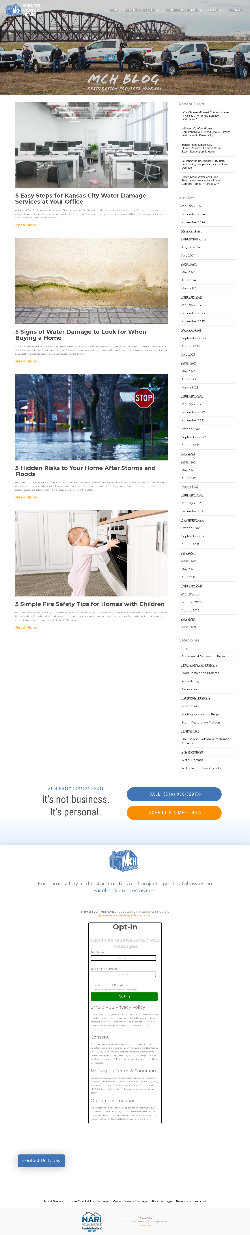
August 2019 (190, 610)
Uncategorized (192, 751)
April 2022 (188, 478)
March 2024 (190, 288)
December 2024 (193, 214)
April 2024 (188, 280)
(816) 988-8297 (108, 915)
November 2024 (193, 222)
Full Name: (97, 952)
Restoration (189, 706)
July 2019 (188, 618)
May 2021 (188, 569)
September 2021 (193, 536)
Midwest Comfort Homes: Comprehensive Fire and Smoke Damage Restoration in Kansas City (206, 132)
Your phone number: (104, 968)
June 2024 (189, 263)
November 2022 (193, 420)
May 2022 (188, 470)
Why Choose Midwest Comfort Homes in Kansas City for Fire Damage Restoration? (205, 116)
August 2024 (190, 247)
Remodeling (190, 681)
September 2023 (193, 338)
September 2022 (193, 437)
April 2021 (188, 577)
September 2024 (193, 239)
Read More (26, 225)
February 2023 (192, 395)
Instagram (143, 890)
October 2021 (191, 528)
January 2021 (190, 594)
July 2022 (188, 453)
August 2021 (190, 544)
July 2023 (188, 354)
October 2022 (191, 429)
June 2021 (188, 561)
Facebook (105, 890)
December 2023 (193, 313)
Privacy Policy (145, 1218)
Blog (184, 648)
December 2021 (192, 511)
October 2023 (191, 329)
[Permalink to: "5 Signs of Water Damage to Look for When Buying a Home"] (91, 281)
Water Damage (192, 760)
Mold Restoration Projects (200, 673)
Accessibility (145, 1225)
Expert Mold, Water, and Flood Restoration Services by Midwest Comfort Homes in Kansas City (201, 180)
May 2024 (188, 272)
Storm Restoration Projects (201, 722)
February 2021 (191, 585)
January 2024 (191, 305)
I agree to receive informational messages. (115, 989)
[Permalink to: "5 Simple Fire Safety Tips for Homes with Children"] (91, 553)
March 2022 (189, 486)
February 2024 (192, 296)
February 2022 (192, 494)
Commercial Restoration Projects (205, 656)
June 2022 (188, 462)
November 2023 (193, 321)
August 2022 (190, 445)
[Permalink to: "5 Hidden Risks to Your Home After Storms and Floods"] (91, 417)
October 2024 (191, 230)
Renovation (189, 689)
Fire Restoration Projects (199, 664)
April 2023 (188, 379)
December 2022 (193, 412)
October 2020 (191, 602)
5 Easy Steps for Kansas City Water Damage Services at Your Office (80, 198)
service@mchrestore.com (135, 915)
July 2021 (188, 552)
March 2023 (189, 387)
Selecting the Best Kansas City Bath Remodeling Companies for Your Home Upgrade (205, 164)
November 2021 (192, 519)
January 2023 (191, 404)
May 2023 (188, 371)
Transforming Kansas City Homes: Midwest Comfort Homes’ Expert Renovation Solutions (202, 148)
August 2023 (190, 346)
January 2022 (191, 503)
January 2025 (191, 206)
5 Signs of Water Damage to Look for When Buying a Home (80, 334)
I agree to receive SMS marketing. (110, 984)
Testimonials (190, 730)
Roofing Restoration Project (201, 714)
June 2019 (188, 627)
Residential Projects (195, 697)
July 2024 (188, 255)
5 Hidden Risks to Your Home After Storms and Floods (85, 470)
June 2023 (188, 362)
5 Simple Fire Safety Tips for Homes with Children (90, 603)
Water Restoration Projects (201, 768)
